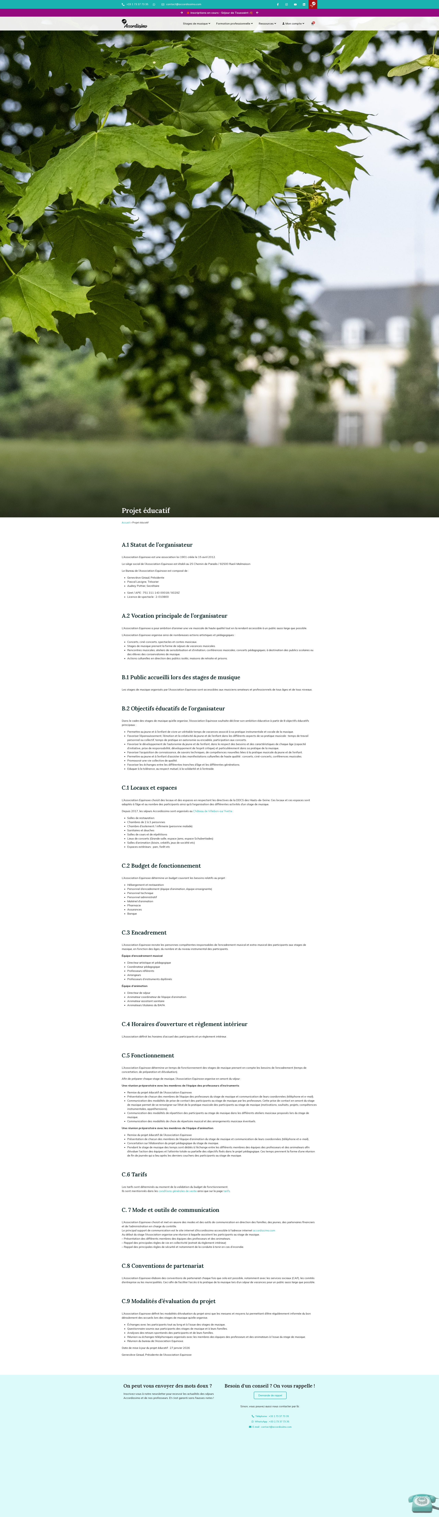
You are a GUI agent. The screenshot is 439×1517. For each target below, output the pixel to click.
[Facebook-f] (277, 4)
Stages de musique (195, 23)
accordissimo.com (264, 1230)
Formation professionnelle (233, 23)
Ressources (266, 23)
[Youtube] (295, 4)
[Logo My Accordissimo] (313, 4)
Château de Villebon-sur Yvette (212, 811)
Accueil (126, 522)
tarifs (226, 1191)
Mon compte (293, 23)
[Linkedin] (304, 4)
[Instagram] (286, 4)
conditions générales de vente (178, 1191)
